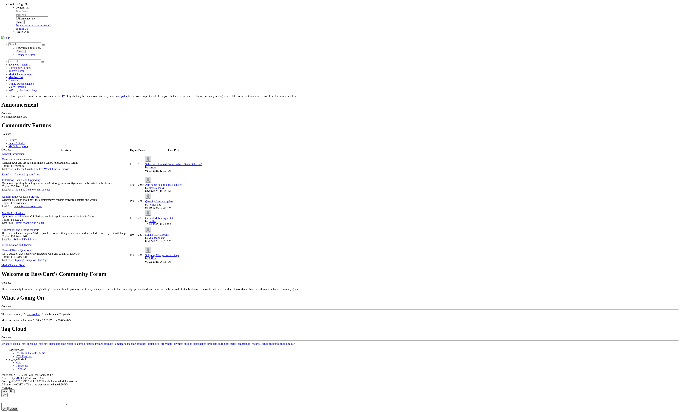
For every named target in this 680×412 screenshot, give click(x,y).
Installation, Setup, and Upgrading (21, 179)
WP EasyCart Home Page (22, 90)
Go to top (21, 368)
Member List (15, 77)
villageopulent (157, 237)
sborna (152, 167)
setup (265, 343)
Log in (20, 22)
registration (244, 343)
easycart (42, 343)
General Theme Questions (16, 250)
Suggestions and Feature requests (20, 229)
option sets (153, 343)
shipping (274, 343)
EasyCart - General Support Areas (21, 174)
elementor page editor (61, 343)
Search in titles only (30, 47)
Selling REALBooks (25, 239)
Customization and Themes (17, 244)
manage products (136, 343)
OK (4, 395)
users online (33, 314)
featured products (84, 343)
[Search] (43, 45)
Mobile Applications (13, 213)
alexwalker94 (156, 187)
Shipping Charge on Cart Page (31, 260)
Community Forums (19, 67)
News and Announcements (17, 159)
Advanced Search (25, 54)
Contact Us (22, 365)
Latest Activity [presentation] (16, 143)
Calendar (13, 80)
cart (23, 343)
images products (104, 343)
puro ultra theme (227, 343)
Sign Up (23, 28)
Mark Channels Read (20, 74)
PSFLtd (153, 258)
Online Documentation (21, 83)
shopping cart (287, 343)
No (11, 391)
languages (120, 343)
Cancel (13, 408)
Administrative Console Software (20, 196)
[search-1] (42, 61)
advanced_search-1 (19, 64)
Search (20, 51)
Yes (5, 391)
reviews (256, 343)
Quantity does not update (28, 206)
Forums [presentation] (12, 139)
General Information (13, 153)
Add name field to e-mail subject (31, 189)
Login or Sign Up (18, 4)
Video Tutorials (17, 86)
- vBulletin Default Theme (30, 352)
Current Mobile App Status (29, 222)
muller (152, 221)
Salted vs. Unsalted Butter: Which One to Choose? (42, 169)
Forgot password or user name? (33, 25)
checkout (32, 343)
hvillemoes (155, 204)
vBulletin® (22, 378)
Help (18, 362)
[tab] (343, 140)
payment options (183, 343)
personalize (199, 343)
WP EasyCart (16, 349)
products (212, 343)
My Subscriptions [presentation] (18, 146)
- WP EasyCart (24, 356)
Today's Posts (16, 70)
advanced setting (10, 343)
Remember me (27, 18)
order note (166, 343)
